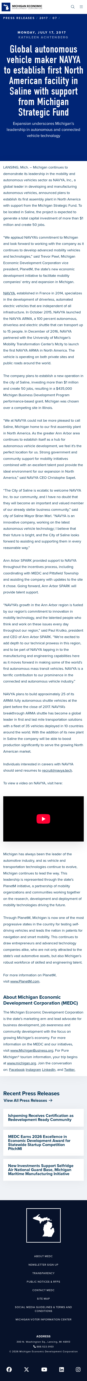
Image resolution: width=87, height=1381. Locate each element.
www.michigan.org (21, 1063)
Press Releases (19, 18)
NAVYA (9, 293)
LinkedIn (48, 1069)
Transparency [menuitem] (43, 1273)
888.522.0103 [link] (45, 1346)
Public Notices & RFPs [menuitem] (43, 1281)
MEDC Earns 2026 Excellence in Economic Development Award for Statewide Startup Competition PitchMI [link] (39, 1142)
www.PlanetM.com (24, 981)
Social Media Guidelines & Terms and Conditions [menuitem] (43, 1309)
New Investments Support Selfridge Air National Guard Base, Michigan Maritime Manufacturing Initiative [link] (40, 1169)
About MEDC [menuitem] (43, 1256)
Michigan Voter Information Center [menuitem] (44, 1319)
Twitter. (69, 1069)
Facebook (17, 1069)
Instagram (33, 1069)
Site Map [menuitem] (43, 1298)
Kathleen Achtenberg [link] (43, 37)
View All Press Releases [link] (25, 1100)
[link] (22, 7)
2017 (43, 18)
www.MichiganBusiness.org (31, 1050)
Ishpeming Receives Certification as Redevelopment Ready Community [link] (41, 1117)
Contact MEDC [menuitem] (43, 1290)
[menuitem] (72, 7)
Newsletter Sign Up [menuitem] (43, 1264)
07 (55, 18)
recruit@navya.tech (57, 770)
